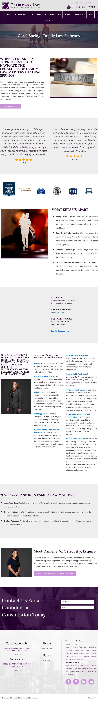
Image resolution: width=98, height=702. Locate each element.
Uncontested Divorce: (75, 438)
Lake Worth (69, 668)
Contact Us (49, 21)
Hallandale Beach (71, 653)
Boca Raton (55, 14)
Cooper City (79, 650)
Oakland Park (84, 653)
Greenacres (80, 671)
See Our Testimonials (60, 331)
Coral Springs (91, 650)
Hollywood (69, 650)
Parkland (93, 653)
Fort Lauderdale (38, 14)
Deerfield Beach (70, 659)
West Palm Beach (80, 668)
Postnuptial (83, 374)
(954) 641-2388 (83, 7)
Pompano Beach (89, 656)
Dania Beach (80, 659)
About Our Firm (20, 14)
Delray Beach (79, 665)
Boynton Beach (90, 665)
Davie (67, 647)
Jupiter (89, 668)
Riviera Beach (69, 674)
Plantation (69, 656)
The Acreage (89, 671)
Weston (77, 656)
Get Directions (17, 654)
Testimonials (79, 14)
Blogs (67, 14)
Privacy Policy (92, 698)
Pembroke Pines (77, 647)
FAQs (91, 14)
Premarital (71, 374)
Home (8, 14)
